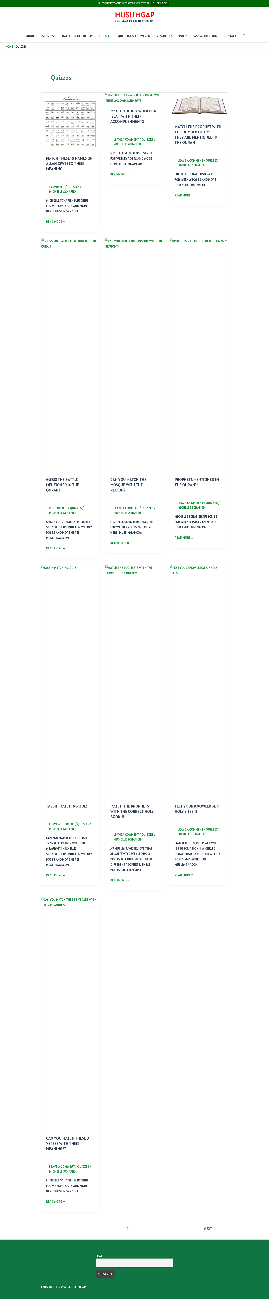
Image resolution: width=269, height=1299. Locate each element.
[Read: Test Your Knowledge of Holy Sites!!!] (199, 681)
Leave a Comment (126, 139)
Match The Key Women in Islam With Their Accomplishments (133, 116)
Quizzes (105, 36)
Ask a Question (205, 36)
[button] (244, 36)
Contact (230, 36)
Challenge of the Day (76, 36)
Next (210, 1228)
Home (9, 47)
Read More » (55, 221)
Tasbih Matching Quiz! (67, 806)
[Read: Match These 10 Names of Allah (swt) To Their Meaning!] (70, 121)
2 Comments (58, 508)
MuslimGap (134, 15)
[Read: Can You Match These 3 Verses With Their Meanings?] (70, 1013)
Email (99, 1256)
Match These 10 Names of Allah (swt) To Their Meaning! (69, 163)
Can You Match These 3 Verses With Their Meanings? (67, 1143)
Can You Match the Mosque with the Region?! (128, 485)
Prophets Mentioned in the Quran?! (197, 482)
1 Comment (57, 187)
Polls (183, 36)
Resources (165, 36)
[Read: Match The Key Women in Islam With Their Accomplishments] (134, 98)
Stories (48, 36)
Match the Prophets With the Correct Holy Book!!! (132, 811)
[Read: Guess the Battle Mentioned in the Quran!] (70, 355)
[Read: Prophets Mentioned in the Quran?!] (199, 355)
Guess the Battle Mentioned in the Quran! (62, 485)
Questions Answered (134, 36)
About (31, 36)
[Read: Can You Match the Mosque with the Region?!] (134, 355)
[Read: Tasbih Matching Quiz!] (70, 681)
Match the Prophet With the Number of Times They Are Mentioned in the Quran (198, 134)
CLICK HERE (160, 3)
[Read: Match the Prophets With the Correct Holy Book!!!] (134, 681)
